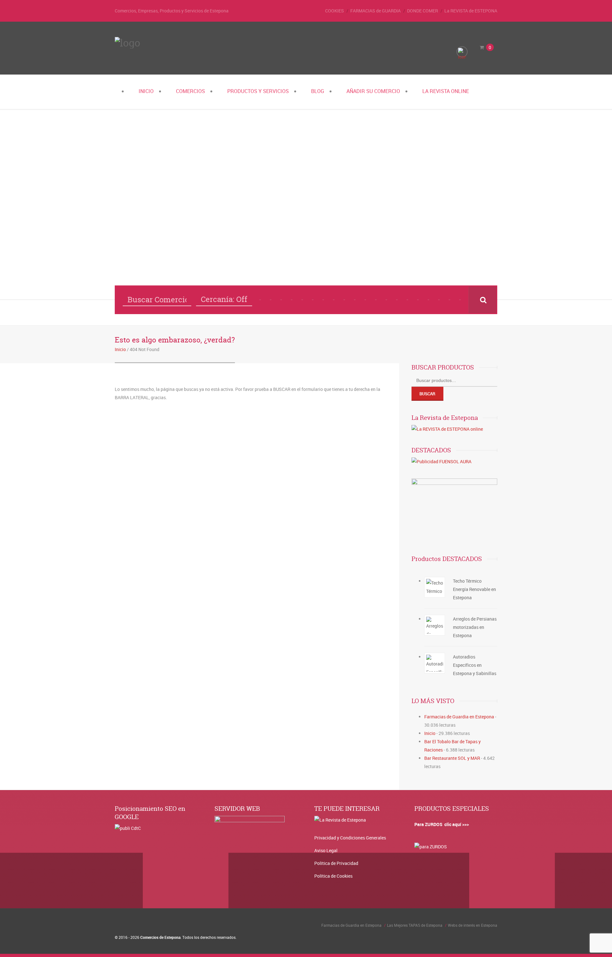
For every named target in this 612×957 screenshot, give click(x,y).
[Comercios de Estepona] (127, 43)
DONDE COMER (422, 11)
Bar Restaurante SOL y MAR (452, 758)
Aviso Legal (326, 850)
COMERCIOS (190, 91)
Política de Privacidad (336, 863)
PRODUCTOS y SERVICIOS (258, 91)
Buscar (427, 394)
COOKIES (334, 11)
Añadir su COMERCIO (373, 91)
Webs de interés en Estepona (472, 925)
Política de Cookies (333, 876)
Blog (317, 91)
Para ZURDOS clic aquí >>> (441, 824)
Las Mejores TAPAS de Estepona (414, 925)
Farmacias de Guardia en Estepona (459, 717)
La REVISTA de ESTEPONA (470, 11)
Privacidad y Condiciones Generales (350, 838)
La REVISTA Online (445, 91)
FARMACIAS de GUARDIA (375, 11)
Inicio (146, 91)
